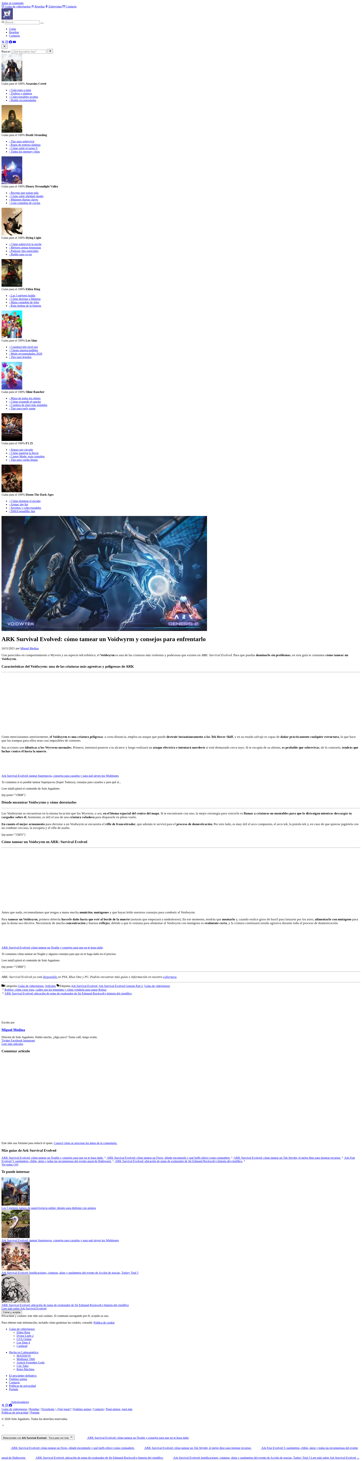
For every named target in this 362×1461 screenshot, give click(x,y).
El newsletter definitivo (23, 1375)
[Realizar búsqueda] (50, 51)
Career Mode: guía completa (26, 456)
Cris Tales (22, 1365)
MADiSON (24, 1355)
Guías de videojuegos (31, 986)
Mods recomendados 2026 (25, 353)
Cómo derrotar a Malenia (25, 299)
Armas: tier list (18, 504)
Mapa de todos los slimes (25, 398)
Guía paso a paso (20, 90)
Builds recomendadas (22, 100)
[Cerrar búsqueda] (5, 46)
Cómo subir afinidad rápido (26, 196)
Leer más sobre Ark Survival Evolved (24, 1308)
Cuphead (22, 1346)
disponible (50, 977)
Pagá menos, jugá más (119, 1409)
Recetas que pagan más (23, 192)
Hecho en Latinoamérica (23, 1352)
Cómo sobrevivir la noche (25, 244)
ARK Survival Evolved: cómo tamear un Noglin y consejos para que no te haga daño (52, 947)
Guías (12, 28)
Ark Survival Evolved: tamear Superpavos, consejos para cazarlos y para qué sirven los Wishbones (60, 775)
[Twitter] (3, 42)
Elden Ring (23, 1332)
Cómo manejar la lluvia (23, 453)
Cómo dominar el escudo (25, 501)
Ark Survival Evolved (84, 986)
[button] (3, 1425)
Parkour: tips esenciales (23, 251)
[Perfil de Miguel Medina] (18, 1016)
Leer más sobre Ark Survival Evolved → (335, 1457)
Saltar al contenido (13, 3)
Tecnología (47, 1409)
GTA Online (24, 1339)
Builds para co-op (20, 254)
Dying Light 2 (25, 1335)
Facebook (17, 1040)
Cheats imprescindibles (23, 350)
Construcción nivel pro (23, 347)
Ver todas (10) (10, 1164)
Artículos (50, 986)
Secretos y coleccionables (25, 507)
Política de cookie (104, 1322)
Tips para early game (22, 408)
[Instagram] (6, 42)
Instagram (29, 1040)
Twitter (6, 1040)
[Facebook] (10, 42)
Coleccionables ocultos (23, 96)
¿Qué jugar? (63, 1409)
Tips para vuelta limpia (23, 459)
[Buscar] (42, 23)
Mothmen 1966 (26, 1359)
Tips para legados (20, 357)
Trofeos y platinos (20, 93)
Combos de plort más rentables (28, 405)
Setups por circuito (21, 449)
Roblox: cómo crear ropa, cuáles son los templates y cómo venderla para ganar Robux (56, 989)
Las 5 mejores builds (22, 295)
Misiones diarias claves (23, 199)
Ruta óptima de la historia (25, 305)
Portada (13, 1389)
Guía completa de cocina (24, 203)
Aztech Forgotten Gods (30, 1362)
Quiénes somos (18, 1379)
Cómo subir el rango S (23, 148)
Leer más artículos (12, 1044)
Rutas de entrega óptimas (25, 144)
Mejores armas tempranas (25, 247)
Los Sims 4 (23, 1342)
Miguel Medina (13, 1030)
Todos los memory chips (24, 151)
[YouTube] (14, 42)
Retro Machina (25, 1369)
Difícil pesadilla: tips (22, 511)
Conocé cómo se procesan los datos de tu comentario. (85, 1143)
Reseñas (14, 32)
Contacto (14, 35)
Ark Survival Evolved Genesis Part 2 (121, 986)
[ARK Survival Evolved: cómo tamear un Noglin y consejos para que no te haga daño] (13, 944)
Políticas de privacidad (22, 1385)
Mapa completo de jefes (24, 302)
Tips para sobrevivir (21, 141)
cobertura (169, 977)
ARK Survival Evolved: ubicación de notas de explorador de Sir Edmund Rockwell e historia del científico (68, 993)
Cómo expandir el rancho (25, 401)
